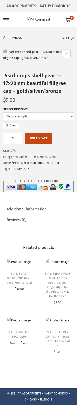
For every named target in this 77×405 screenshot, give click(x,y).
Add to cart (38, 138)
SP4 (13, 169)
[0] (68, 19)
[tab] (38, 209)
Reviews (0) (17, 220)
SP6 (26, 169)
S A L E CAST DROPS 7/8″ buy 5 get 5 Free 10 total (19, 278)
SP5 (19, 169)
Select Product (15, 109)
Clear (13, 125)
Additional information (27, 209)
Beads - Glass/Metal (33, 157)
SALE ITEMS (53, 163)
